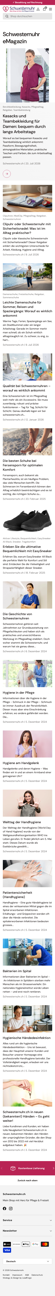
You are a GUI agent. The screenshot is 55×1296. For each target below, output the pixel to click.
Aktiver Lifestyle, (11, 538)
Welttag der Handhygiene (22, 822)
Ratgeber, (8, 110)
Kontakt (6, 1275)
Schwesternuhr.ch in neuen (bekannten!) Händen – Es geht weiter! (26, 1116)
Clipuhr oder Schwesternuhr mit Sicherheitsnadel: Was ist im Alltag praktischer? (27, 228)
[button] (44, 9)
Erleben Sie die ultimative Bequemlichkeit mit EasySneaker (27, 549)
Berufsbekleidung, (12, 106)
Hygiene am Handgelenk (21, 763)
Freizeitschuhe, (27, 294)
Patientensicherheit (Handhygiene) (17, 895)
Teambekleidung (21, 110)
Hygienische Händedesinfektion (26, 1038)
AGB (27, 1275)
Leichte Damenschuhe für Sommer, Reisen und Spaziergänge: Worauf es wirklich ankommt (27, 309)
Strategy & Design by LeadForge (17, 1278)
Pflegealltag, (37, 106)
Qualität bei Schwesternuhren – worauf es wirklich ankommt (26, 388)
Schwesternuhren (12, 219)
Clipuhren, (8, 215)
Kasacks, (26, 106)
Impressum (17, 1275)
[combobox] (27, 16)
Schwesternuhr (17, 1270)
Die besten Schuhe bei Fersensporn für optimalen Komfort (23, 465)
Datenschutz (37, 1275)
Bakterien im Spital (17, 971)
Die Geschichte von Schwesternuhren (17, 616)
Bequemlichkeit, (29, 538)
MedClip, (18, 215)
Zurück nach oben (28, 1180)
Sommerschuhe (11, 297)
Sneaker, (17, 541)
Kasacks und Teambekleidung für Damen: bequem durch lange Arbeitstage (24, 123)
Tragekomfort (29, 541)
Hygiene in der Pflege (18, 693)
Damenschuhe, (11, 294)
